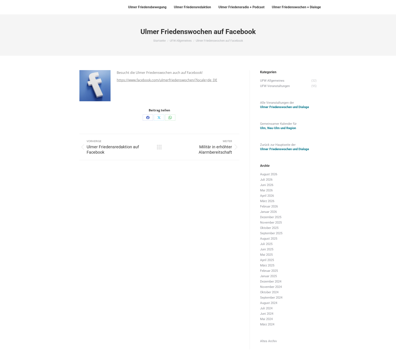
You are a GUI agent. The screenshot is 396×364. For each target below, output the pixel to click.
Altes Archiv (268, 341)
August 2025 (268, 238)
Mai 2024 (266, 319)
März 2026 (267, 201)
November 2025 (271, 222)
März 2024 (267, 324)
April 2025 (267, 260)
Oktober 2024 (269, 292)
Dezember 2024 (270, 281)
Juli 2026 (266, 179)
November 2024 (271, 287)
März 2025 (267, 265)
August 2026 (268, 174)
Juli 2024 (266, 308)
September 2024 (271, 297)
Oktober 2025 (269, 228)
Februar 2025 (269, 271)
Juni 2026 (266, 185)
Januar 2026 (268, 212)
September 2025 (271, 233)
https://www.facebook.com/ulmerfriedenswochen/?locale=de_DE (167, 80)
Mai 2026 (266, 190)
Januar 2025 (268, 276)
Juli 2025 (266, 244)
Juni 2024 (266, 314)
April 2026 (267, 196)
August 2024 (268, 303)
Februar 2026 (269, 206)
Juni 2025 (266, 249)
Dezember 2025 (270, 217)
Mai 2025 (266, 255)
